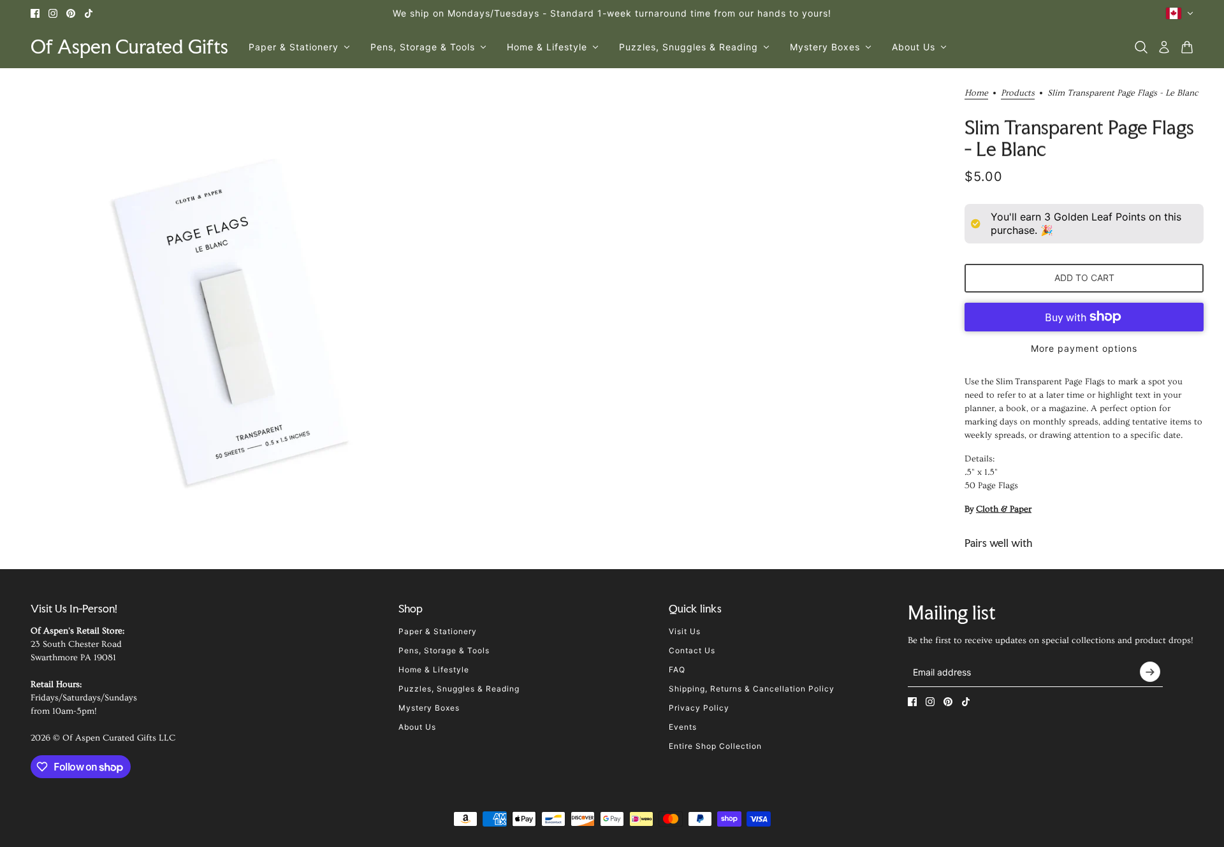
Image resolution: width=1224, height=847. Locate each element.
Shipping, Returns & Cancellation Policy (751, 688)
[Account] (1164, 47)
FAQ (677, 669)
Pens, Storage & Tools (444, 650)
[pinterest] (71, 13)
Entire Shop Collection (715, 746)
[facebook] (35, 13)
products (1018, 93)
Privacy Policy (699, 708)
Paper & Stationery (437, 631)
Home (976, 93)
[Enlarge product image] (235, 323)
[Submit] (1150, 672)
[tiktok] (89, 13)
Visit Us (685, 631)
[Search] (1141, 47)
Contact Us (692, 650)
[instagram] (53, 13)
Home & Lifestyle (433, 669)
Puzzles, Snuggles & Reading (459, 688)
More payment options (1084, 348)
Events (683, 727)
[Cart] (1187, 47)
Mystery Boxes (429, 708)
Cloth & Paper (1003, 509)
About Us (417, 727)
